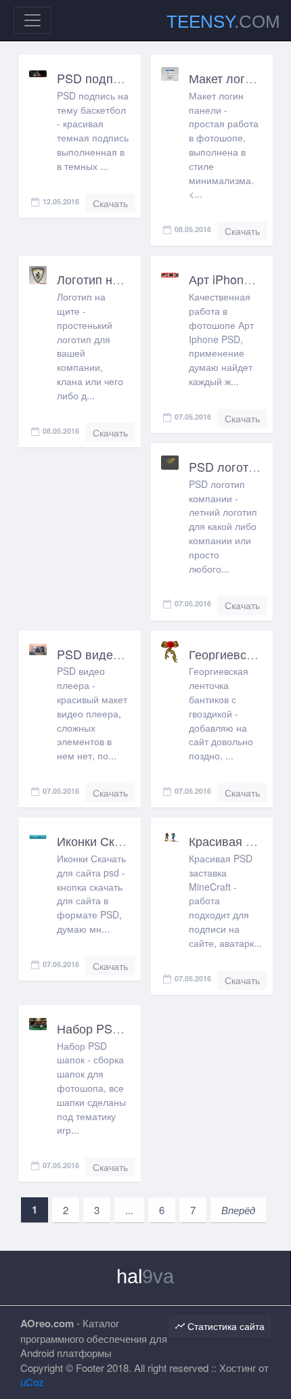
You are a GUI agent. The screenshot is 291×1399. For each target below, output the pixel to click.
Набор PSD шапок (108, 1028)
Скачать (110, 203)
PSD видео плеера (110, 654)
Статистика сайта (225, 1326)
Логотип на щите (104, 279)
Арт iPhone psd (231, 279)
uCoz (32, 1382)
